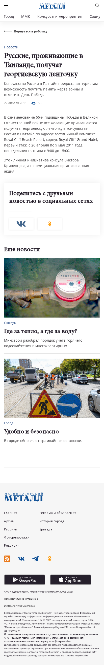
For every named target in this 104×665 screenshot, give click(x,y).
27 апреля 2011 (15, 103)
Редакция (11, 545)
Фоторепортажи (17, 537)
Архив (9, 521)
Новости (11, 47)
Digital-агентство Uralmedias (19, 605)
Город (9, 16)
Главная (10, 513)
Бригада (46, 529)
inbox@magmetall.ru (81, 627)
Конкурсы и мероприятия (60, 16)
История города (52, 521)
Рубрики (10, 529)
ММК (25, 16)
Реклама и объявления (57, 513)
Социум (96, 16)
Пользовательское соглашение (21, 598)
